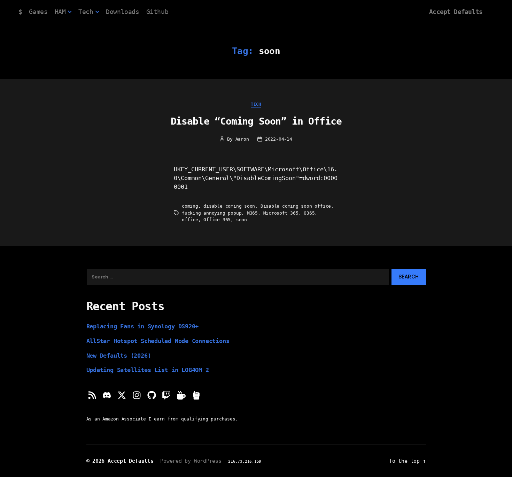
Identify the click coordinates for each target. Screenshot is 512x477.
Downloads (122, 11)
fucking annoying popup (211, 213)
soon (241, 219)
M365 (252, 213)
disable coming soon (229, 206)
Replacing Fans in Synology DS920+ (142, 326)
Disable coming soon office (296, 206)
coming (190, 206)
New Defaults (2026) (118, 355)
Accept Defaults (455, 12)
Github (157, 11)
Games (38, 11)
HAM (60, 11)
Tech (85, 11)
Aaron (242, 139)
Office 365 (217, 219)
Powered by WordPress (191, 461)
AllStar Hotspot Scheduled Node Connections (158, 340)
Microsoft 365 (280, 213)
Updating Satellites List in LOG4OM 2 (147, 369)
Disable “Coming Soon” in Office (256, 121)
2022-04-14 (278, 139)
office (190, 219)
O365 (309, 213)
